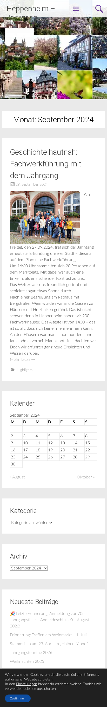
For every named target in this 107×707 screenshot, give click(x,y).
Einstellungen (26, 684)
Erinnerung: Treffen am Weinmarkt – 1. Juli (48, 635)
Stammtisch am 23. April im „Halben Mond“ (49, 644)
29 (87, 457)
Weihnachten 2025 (27, 661)
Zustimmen (17, 698)
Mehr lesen (22, 360)
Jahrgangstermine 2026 (31, 653)
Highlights (24, 370)
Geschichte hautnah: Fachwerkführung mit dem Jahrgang (45, 163)
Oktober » (86, 477)
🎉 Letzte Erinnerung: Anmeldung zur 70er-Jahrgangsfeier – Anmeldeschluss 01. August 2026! (49, 620)
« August (17, 477)
